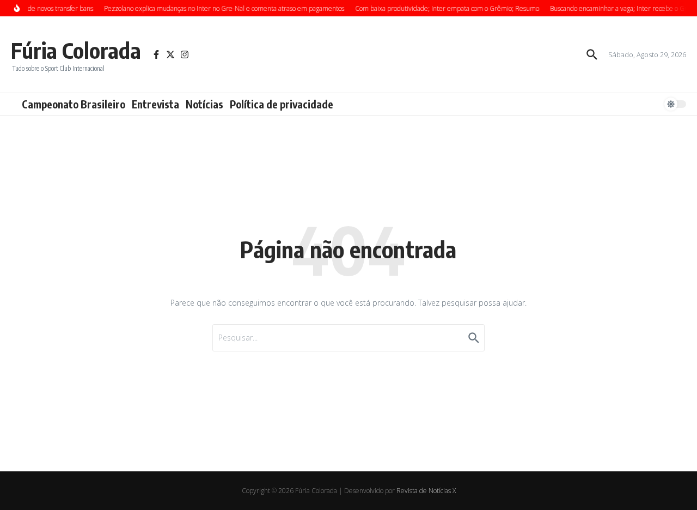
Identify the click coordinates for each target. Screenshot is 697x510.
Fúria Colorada (76, 50)
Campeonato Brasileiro (73, 104)
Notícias (204, 104)
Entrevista (155, 104)
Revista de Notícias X (426, 490)
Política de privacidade (281, 104)
